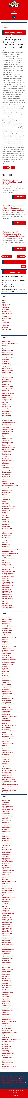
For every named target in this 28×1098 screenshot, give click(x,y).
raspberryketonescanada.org (9, 1008)
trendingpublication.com (8, 582)
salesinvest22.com (7, 982)
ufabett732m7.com (6, 987)
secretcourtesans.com (7, 806)
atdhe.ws (4, 732)
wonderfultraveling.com (8, 698)
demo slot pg (5, 324)
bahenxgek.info (6, 361)
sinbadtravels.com (6, 381)
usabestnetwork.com (7, 386)
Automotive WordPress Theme (13, 1090)
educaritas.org (5, 829)
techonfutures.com (6, 1005)
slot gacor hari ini (11, 1080)
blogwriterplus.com (7, 349)
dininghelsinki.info (6, 942)
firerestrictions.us (6, 707)
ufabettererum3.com (7, 584)
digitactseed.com (6, 878)
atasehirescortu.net (7, 458)
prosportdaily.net (6, 980)
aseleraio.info (5, 514)
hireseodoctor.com (6, 904)
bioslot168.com (6, 1064)
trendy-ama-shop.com (7, 985)
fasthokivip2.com (6, 415)
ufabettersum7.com (7, 587)
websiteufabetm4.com (7, 937)
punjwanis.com (6, 341)
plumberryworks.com (7, 551)
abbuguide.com (6, 858)
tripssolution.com (6, 886)
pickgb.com (5, 494)
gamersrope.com (6, 375)
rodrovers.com (5, 885)
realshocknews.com (7, 492)
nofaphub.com (5, 822)
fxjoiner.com (5, 1044)
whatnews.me (5, 973)
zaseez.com (5, 818)
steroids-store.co (6, 720)
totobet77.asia (5, 578)
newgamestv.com (6, 451)
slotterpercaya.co (6, 562)
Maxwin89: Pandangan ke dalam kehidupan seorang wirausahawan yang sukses (13, 208)
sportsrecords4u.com (7, 919)
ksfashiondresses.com (8, 497)
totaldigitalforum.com (7, 1035)
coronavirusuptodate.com (8, 897)
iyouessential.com (6, 851)
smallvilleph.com (6, 684)
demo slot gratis (6, 322)
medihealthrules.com (7, 1010)
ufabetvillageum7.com (7, 930)
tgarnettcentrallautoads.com (9, 637)
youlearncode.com (6, 854)
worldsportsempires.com (8, 506)
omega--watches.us (7, 634)
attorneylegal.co (6, 463)
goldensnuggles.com (7, 395)
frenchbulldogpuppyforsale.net (10, 781)
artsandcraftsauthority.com (9, 1066)
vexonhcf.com (5, 644)
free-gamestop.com (7, 379)
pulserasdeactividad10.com (9, 770)
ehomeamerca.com (7, 865)
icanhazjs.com (5, 761)
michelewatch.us (6, 632)
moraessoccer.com (7, 693)
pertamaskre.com (6, 363)
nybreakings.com (6, 1019)
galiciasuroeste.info (7, 686)
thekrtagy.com (5, 1023)
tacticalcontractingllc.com (8, 571)
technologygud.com (7, 490)
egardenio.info (5, 517)
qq (2, 315)
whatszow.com (5, 863)
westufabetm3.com (7, 605)
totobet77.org (5, 580)
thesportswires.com (7, 438)
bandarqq (3, 1076)
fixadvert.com (5, 639)
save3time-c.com (6, 643)
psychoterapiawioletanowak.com (10, 553)
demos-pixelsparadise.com (9, 646)
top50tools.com (6, 666)
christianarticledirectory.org (9, 790)
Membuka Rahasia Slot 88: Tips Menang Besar (13, 289)
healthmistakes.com (7, 496)
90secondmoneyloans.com (9, 881)
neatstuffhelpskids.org (7, 691)
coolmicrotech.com (7, 1026)
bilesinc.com (5, 678)
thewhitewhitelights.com (8, 731)
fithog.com (4, 723)
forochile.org (5, 695)
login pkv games (6, 304)
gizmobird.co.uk (6, 623)
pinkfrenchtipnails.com (8, 449)
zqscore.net (5, 512)
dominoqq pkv (9, 1076)
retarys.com (5, 392)
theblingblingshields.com (8, 447)
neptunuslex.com (6, 628)
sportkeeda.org (6, 526)
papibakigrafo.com (6, 759)
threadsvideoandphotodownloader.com (12, 365)
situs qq (3, 1084)
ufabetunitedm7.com (7, 594)
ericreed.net (5, 739)
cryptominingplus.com (7, 418)
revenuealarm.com (7, 1057)
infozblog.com (5, 713)
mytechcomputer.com (7, 1062)
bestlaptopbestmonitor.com (9, 725)
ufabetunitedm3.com (7, 593)
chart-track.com (6, 696)
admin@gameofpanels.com (12, 32)
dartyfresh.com (5, 840)
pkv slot (4, 300)
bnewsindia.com (6, 998)
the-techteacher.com (7, 1030)
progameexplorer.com (7, 1052)
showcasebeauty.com (7, 657)
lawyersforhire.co (6, 424)
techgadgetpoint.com (7, 467)
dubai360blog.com (7, 472)
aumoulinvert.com (6, 754)
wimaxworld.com (6, 702)
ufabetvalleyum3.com (7, 601)
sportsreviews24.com (7, 471)
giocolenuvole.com (7, 849)
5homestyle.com (6, 792)
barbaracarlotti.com (7, 772)
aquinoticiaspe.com (7, 420)
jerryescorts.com (6, 462)
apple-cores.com (6, 768)
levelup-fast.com (6, 908)
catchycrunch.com (6, 820)
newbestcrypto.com (7, 408)
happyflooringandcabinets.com (10, 485)
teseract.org (5, 983)
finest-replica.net (6, 976)
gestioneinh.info (6, 978)
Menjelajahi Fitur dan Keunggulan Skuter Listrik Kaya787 (12, 182)
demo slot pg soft (6, 318)
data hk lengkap (6, 316)
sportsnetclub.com (6, 406)
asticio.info (4, 515)
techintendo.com (6, 867)
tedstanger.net (5, 960)
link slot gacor (5, 309)
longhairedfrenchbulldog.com (9, 422)
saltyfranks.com (6, 670)
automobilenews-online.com (9, 1032)
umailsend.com (6, 390)
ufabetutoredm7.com (7, 600)
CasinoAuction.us (6, 748)
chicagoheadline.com (7, 809)
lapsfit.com (4, 906)
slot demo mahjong (7, 313)
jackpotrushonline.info (7, 370)
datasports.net (5, 456)
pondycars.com (6, 1003)
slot (13, 167)
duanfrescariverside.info (8, 944)
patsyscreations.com (7, 825)
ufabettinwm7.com (6, 589)
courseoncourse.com (7, 356)
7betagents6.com (6, 895)
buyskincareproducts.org (8, 779)
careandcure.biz (6, 530)
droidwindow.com (6, 991)
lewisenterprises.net (7, 842)
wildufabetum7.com (7, 609)
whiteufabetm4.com (7, 939)
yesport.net (5, 401)
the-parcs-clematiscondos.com (10, 343)
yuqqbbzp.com (5, 894)
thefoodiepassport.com (8, 756)
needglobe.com (6, 544)
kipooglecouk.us (6, 750)
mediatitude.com (6, 648)
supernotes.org (6, 505)
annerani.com (5, 671)
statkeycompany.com (7, 661)
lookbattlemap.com (7, 397)
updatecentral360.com (8, 508)
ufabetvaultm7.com (7, 928)
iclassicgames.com (7, 411)
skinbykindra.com (6, 1046)
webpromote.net (6, 718)
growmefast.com (6, 476)
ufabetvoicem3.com (7, 931)
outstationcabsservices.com (9, 1021)
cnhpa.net (4, 501)
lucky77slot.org (6, 474)
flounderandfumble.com (8, 949)
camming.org (5, 811)
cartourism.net (5, 766)
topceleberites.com (7, 921)
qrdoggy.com (5, 488)
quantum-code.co (6, 971)
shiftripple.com (5, 560)
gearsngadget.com (7, 903)
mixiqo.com (5, 542)
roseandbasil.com (6, 729)
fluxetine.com (5, 741)
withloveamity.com (6, 852)
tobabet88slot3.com (7, 575)
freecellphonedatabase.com (9, 374)
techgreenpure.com (7, 869)
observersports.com (7, 417)
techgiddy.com (5, 366)
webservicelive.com (7, 1068)
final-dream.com (6, 974)
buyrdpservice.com (7, 399)
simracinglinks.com (7, 652)
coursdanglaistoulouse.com (9, 626)
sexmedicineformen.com (8, 558)
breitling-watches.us (7, 635)
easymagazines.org (7, 533)
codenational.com (6, 1050)
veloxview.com (5, 603)
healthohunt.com (6, 951)
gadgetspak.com (6, 901)
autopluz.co (5, 641)
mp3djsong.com (6, 625)
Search (14, 262)
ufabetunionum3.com (7, 924)
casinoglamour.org (6, 786)
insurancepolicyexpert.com (9, 659)
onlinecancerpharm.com (8, 479)
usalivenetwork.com (7, 368)
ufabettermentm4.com (7, 585)
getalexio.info (5, 521)
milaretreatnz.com (6, 680)
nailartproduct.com (6, 876)
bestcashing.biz (6, 705)
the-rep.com (5, 668)
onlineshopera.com (7, 838)
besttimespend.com (7, 528)
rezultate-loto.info (6, 915)
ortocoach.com (5, 546)
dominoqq (4, 331)
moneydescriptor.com (7, 429)
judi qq (3, 302)
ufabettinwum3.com (7, 591)
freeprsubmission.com (7, 992)
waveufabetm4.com (7, 933)
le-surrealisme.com (7, 655)
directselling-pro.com (7, 1055)
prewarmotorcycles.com (8, 650)
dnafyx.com (5, 847)
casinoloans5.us (6, 747)
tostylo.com (5, 402)
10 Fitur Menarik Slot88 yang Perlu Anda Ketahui (13, 291)
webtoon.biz (5, 436)
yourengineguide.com (7, 1017)
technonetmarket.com (7, 958)
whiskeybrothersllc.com (8, 607)
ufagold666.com (6, 994)
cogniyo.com (5, 532)
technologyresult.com (7, 860)
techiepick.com (6, 1000)
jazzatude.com (5, 673)
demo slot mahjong (7, 311)
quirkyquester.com (6, 557)
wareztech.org (5, 384)
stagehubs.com (6, 800)
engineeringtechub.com (8, 460)
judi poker (4, 306)
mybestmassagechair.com (8, 738)
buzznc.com (5, 1043)
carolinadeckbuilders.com (8, 662)
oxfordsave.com (6, 410)
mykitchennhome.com (7, 752)
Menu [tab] (14, 11)
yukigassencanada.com (8, 890)
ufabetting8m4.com (7, 922)
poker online (5, 327)
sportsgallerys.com (7, 453)
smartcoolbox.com (6, 564)
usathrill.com (5, 1012)
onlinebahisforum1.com (8, 808)
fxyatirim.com (5, 856)
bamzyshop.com (6, 1001)
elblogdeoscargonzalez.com (9, 716)
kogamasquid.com (6, 783)
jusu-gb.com (5, 345)
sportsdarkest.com (6, 435)
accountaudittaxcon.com (8, 523)
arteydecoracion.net (7, 722)
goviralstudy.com (6, 765)
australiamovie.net (6, 621)
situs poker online (6, 329)
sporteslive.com (6, 445)
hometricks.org (5, 537)
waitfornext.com (6, 967)
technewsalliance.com (8, 956)
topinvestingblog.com (7, 664)
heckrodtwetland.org (7, 734)
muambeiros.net (6, 711)
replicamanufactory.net (8, 913)
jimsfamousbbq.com (7, 617)
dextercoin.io (5, 788)
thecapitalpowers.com (7, 573)
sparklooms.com (6, 569)
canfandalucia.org (6, 1016)
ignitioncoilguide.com (7, 1061)
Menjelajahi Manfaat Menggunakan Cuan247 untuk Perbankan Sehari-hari (13, 234)
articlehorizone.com (7, 892)
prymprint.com (5, 524)
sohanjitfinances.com (7, 566)
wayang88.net (5, 935)
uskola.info (4, 964)
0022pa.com (5, 675)
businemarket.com (6, 426)
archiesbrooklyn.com (7, 709)
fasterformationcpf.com (8, 393)
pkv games (3, 1078)
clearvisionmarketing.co (8, 969)
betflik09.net (5, 833)
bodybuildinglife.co (7, 487)
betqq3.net (4, 745)
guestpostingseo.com (7, 350)
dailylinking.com (6, 845)
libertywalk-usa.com (7, 619)
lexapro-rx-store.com (7, 777)
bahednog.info (5, 359)
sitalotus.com (5, 503)
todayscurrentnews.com (8, 576)
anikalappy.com (6, 940)
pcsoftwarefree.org (6, 843)
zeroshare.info (5, 677)
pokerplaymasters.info (7, 354)
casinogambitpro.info (7, 352)
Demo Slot (5, 24)
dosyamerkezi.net (6, 653)
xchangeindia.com (6, 1025)
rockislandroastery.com (8, 1053)
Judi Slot (5, 27)
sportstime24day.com (7, 444)
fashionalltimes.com (7, 1034)
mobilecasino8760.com (8, 743)
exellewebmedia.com (7, 377)
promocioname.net (7, 700)
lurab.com (4, 1059)
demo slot (6, 167)
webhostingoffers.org (7, 861)
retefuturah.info (6, 953)
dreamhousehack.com (7, 1028)
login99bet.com (6, 804)
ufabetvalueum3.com (7, 926)
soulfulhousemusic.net (8, 567)
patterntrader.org (6, 499)
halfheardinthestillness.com (9, 736)
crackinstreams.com (7, 899)
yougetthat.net (5, 404)
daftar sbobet (5, 307)
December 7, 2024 (10, 31)
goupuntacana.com (7, 815)
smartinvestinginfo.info (8, 955)
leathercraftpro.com (7, 539)
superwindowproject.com (8, 757)
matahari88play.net (7, 427)
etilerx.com (4, 946)
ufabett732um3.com (7, 962)
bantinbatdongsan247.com (9, 357)
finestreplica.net (6, 947)
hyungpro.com (5, 440)
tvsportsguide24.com (7, 469)
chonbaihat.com (6, 714)
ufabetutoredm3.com (7, 598)
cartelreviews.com (6, 872)
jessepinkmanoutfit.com (8, 388)
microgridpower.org (7, 540)
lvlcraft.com (5, 879)
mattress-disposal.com (8, 483)
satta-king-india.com (7, 888)
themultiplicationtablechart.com (10, 784)
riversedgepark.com (7, 817)
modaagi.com (5, 682)
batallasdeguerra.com (7, 687)
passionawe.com (6, 548)
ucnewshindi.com (6, 372)
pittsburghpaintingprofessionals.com (11, 549)
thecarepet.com (6, 347)
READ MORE (21, 197)
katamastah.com (6, 510)
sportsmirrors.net (6, 454)
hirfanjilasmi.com (6, 535)
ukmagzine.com (6, 383)
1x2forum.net (5, 802)
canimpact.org (5, 763)
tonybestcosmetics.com (8, 1041)
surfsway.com (5, 874)
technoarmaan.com (7, 1037)
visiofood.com (5, 989)
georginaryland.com (7, 727)
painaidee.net (5, 433)
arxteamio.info (5, 519)
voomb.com (5, 465)
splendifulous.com (6, 917)
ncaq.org (4, 834)
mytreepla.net (5, 910)
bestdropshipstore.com (8, 870)
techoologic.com (6, 1007)
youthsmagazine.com (7, 431)
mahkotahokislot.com (7, 478)
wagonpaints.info (6, 965)
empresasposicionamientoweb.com (11, 1039)
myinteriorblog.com (7, 996)
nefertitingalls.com (6, 824)
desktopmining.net (6, 774)
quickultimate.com (6, 555)
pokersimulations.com (7, 912)
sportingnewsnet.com (7, 442)
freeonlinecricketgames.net (9, 704)
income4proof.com (6, 827)
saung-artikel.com (6, 413)
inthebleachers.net (6, 775)
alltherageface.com (7, 1048)
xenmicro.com (5, 836)
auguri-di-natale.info (7, 630)
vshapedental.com (6, 1014)
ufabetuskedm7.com (7, 596)
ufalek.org (4, 481)
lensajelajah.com (6, 831)
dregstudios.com (6, 689)
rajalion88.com (6, 813)
